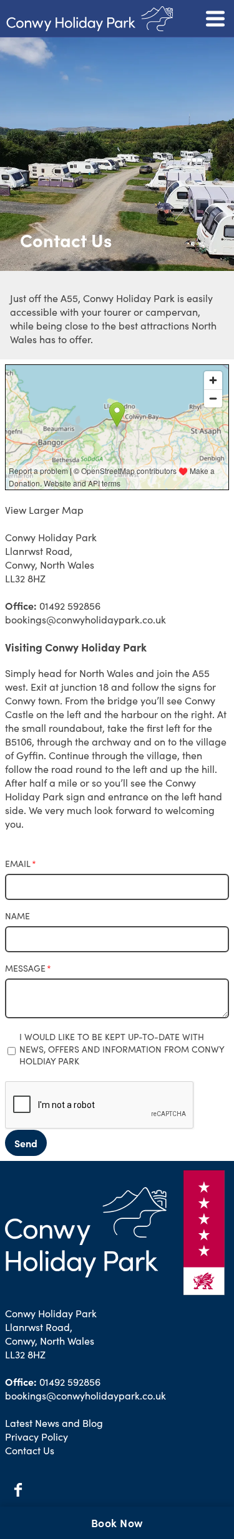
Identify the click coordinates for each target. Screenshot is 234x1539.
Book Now (117, 1522)
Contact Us (29, 1450)
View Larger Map (44, 509)
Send (25, 1143)
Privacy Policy (36, 1436)
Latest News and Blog (54, 1422)
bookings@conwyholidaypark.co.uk (85, 619)
